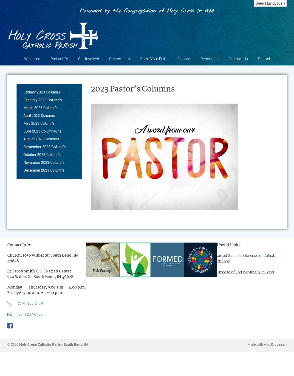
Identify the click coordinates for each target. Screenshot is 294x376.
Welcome (32, 59)
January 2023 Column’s (41, 92)
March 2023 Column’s (40, 108)
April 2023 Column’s (39, 115)
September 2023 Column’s (44, 147)
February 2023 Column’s (42, 100)
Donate (184, 59)
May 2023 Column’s (39, 123)
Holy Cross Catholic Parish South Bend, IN (53, 344)
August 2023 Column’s (41, 139)
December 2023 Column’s (44, 170)
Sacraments (119, 59)
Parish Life (59, 59)
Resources (209, 59)
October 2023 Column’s (42, 155)
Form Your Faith (153, 59)
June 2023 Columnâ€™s (42, 131)
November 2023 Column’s (44, 162)
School (264, 59)
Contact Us (238, 59)
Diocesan (279, 344)
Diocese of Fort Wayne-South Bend (245, 272)
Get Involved (88, 59)
